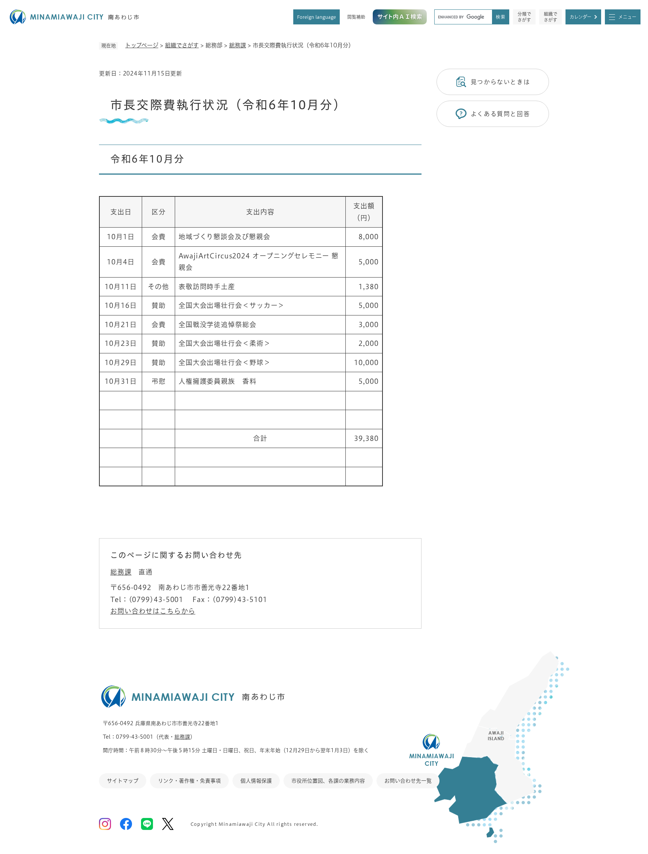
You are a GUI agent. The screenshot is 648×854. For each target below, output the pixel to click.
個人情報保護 (256, 780)
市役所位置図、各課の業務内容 (328, 780)
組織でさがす (550, 17)
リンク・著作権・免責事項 (189, 780)
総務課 (237, 45)
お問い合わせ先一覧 (408, 780)
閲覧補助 (356, 17)
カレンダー (580, 17)
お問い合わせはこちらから (152, 611)
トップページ (141, 45)
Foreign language (316, 17)
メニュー (627, 17)
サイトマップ (122, 780)
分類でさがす (524, 17)
